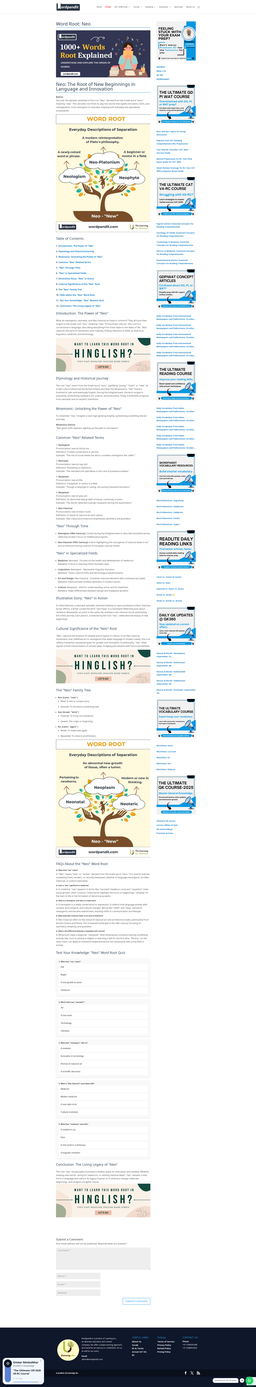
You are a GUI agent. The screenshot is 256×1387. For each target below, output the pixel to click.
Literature (65, 1031)
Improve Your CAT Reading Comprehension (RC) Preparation (172, 142)
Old (62, 967)
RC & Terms (138, 1348)
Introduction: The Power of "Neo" (76, 245)
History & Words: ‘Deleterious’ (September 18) (171, 664)
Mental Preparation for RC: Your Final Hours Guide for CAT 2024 (174, 160)
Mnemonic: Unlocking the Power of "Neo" (80, 256)
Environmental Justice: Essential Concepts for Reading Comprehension (175, 262)
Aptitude (178, 7)
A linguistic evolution (70, 1153)
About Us (190, 7)
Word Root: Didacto (166, 769)
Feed (109, 7)
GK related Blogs (165, 829)
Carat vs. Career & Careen (169, 577)
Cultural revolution (69, 1112)
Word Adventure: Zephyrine (170, 512)
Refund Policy (164, 1348)
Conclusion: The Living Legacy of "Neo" (80, 305)
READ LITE (161, 71)
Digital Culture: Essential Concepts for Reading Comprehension (175, 225)
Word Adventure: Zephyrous (170, 506)
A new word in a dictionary (73, 1145)
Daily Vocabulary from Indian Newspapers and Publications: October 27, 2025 (175, 437)
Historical (65, 990)
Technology (66, 1023)
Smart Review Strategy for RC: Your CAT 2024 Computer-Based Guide (176, 169)
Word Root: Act (164, 763)
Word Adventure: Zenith (168, 518)
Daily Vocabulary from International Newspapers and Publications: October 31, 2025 (175, 318)
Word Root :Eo (163, 757)
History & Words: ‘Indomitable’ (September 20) (171, 673)
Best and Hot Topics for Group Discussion (171, 133)
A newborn (66, 1048)
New (63, 1137)
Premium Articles (165, 833)
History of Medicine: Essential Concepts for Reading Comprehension (176, 252)
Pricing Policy (164, 1351)
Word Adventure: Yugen (168, 524)
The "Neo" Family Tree (70, 289)
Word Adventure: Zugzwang (170, 500)
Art (62, 1008)
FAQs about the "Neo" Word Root (77, 294)
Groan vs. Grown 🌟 (166, 594)
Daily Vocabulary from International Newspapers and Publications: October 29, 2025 (175, 354)
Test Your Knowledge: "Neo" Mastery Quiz (82, 300)
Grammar (163, 7)
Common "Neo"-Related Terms (74, 262)
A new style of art (69, 1104)
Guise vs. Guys (163, 583)
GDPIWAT (161, 67)
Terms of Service (165, 1341)
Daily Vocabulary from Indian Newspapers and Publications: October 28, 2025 (175, 428)
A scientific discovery (70, 1071)
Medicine (65, 1089)
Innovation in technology (72, 1056)
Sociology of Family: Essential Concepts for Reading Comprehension (176, 234)
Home (99, 7)
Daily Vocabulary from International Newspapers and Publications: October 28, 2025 (175, 336)
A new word (66, 1015)
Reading (149, 7)
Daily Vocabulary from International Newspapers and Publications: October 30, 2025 (175, 327)
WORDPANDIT (163, 79)
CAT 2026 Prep (120, 7)
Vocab (136, 7)
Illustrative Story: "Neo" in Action (76, 278)
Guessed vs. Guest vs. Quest (170, 589)
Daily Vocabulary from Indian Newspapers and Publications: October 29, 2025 (175, 446)
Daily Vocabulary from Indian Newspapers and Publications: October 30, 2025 (175, 419)
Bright (63, 975)
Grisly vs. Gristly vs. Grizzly (169, 600)
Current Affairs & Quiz (167, 825)
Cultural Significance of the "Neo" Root (79, 284)
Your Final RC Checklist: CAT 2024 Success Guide (172, 151)
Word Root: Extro (165, 745)
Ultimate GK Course (166, 821)
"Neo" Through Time (69, 267)
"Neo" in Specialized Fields (72, 273)
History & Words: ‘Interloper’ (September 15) (176, 691)
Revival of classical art (71, 1064)
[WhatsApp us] (249, 1380)
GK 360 (160, 75)
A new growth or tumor (71, 982)
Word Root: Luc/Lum (166, 751)
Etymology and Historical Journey (76, 251)
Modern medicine (69, 1097)
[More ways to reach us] (242, 1380)
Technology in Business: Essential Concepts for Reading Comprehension (175, 243)
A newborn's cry (68, 1129)
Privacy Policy (164, 1345)
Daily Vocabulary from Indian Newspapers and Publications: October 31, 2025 (175, 410)
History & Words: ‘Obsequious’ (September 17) (171, 655)
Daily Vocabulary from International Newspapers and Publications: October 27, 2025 (175, 345)
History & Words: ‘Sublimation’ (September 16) (171, 682)
